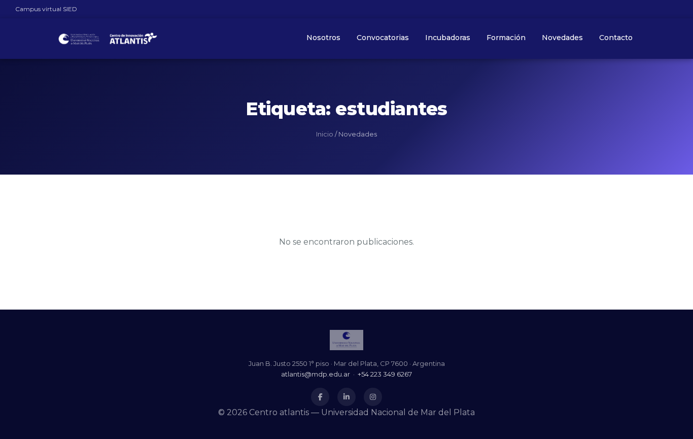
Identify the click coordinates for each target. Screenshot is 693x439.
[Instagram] (373, 397)
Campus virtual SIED (46, 9)
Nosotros (323, 37)
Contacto (616, 37)
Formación (506, 37)
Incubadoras (447, 37)
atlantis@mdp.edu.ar (315, 374)
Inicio (324, 134)
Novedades (562, 37)
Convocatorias (383, 37)
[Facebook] (320, 397)
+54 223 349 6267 (385, 374)
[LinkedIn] (346, 397)
